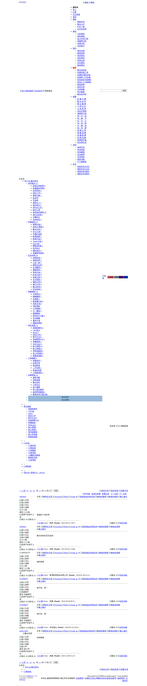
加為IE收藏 (95, 494)
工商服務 (32, 358)
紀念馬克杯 (81, 29)
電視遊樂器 (38, 351)
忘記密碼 (76, 15)
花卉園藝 (36, 318)
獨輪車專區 (37, 323)
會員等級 (81, 150)
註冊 (74, 12)
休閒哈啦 (37, 258)
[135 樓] (40, 656)
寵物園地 (36, 313)
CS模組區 (32, 448)
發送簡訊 (81, 56)
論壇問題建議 (39, 392)
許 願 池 (81, 126)
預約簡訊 (81, 58)
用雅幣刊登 (81, 41)
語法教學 (81, 154)
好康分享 (36, 363)
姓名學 (35, 198)
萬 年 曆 (81, 128)
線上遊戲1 (37, 346)
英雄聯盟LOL (39, 339)
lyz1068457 (24, 579)
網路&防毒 (38, 246)
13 (34, 491)
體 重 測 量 (81, 133)
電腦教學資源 (38, 253)
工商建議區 (38, 373)
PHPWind (30, 676)
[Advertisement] (115, 483)
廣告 (74, 31)
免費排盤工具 (82, 72)
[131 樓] (40, 549)
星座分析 (81, 87)
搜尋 (74, 17)
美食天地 (37, 304)
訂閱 (116, 277)
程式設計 (36, 248)
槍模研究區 (32, 458)
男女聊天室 (81, 142)
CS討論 (36, 330)
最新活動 (81, 159)
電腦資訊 (33, 222)
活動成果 (36, 380)
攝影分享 (37, 282)
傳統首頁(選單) (83, 174)
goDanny (23, 497)
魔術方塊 (36, 321)
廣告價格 (81, 36)
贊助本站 (81, 22)
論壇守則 (81, 147)
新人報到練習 (38, 390)
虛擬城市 (37, 361)
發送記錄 (81, 60)
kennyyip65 (24, 631)
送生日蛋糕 (81, 111)
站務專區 (33, 375)
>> (39, 491)
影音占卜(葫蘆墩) (84, 82)
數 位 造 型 (81, 101)
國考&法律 (38, 265)
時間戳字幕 (81, 140)
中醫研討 (36, 217)
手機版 (110, 277)
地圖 (121, 277)
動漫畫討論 (38, 301)
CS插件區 (32, 445)
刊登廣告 (81, 34)
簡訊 (74, 48)
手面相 (35, 200)
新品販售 (36, 365)
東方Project (37, 337)
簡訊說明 (81, 51)
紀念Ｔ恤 (81, 27)
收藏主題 (105, 494)
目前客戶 (81, 46)
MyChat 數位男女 (31, 181)
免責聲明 (79, 678)
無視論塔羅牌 (39, 212)
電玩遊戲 (33, 325)
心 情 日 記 (81, 106)
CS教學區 (32, 453)
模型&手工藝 (39, 316)
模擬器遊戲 (38, 356)
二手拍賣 (37, 368)
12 (30, 491)
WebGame (37, 344)
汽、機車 (37, 311)
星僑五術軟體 (39, 186)
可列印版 (86, 494)
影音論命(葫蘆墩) (84, 80)
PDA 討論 (37, 232)
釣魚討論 (37, 275)
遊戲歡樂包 (38, 328)
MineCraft (37, 335)
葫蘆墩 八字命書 (84, 77)
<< (20, 491)
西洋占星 (36, 210)
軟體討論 (37, 239)
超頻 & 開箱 (38, 227)
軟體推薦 (37, 236)
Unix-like (36, 244)
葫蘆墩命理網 (39, 188)
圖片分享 (37, 284)
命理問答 (37, 191)
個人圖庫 (36, 387)
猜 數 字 (81, 118)
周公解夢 (81, 92)
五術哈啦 (37, 220)
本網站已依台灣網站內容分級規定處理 (100, 678)
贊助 (74, 19)
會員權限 (81, 152)
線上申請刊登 (82, 39)
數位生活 (37, 229)
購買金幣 (81, 53)
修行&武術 (38, 215)
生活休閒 (33, 255)
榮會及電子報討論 (40, 394)
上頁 (24, 491)
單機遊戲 (37, 342)
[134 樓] (40, 627)
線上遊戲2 (37, 348)
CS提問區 (32, 460)
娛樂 (74, 97)
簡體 (125, 277)
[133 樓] (40, 601)
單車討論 (37, 272)
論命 (74, 68)
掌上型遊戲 (38, 353)
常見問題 (81, 157)
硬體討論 (37, 224)
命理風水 (33, 183)
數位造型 (36, 382)
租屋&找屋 (37, 370)
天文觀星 (37, 280)
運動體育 (37, 270)
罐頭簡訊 (81, 65)
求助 (74, 145)
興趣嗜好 (33, 292)
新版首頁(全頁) (83, 167)
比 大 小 (81, 121)
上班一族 (37, 263)
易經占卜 (37, 203)
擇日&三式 (38, 207)
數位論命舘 (81, 70)
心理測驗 (37, 308)
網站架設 (37, 251)
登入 (74, 10)
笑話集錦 (37, 289)
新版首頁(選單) (83, 171)
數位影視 (37, 287)
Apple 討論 (38, 241)
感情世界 (37, 260)
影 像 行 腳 (81, 99)
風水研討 (37, 205)
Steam (36, 333)
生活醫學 (37, 267)
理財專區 (36, 306)
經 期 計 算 (81, 130)
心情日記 (36, 385)
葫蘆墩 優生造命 (84, 75)
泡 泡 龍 (81, 123)
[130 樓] (40, 523)
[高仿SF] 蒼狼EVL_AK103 (34, 473)
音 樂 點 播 (81, 135)
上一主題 (114, 494)
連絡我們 (121, 678)
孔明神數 (81, 89)
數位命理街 (81, 94)
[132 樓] (40, 575)
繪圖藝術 (37, 296)
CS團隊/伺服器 (34, 455)
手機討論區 (37, 234)
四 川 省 (81, 116)
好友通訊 (81, 63)
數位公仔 (81, 24)
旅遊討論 (37, 277)
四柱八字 (37, 193)
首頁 (74, 164)
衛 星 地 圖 (81, 138)
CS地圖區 (32, 450)
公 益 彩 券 (81, 109)
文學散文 (37, 294)
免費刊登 (81, 43)
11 (27, 491)
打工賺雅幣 (81, 162)
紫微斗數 (37, 195)
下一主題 (123, 494)
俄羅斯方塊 (81, 113)
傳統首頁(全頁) (83, 169)
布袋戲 (36, 299)
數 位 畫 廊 (81, 104)
